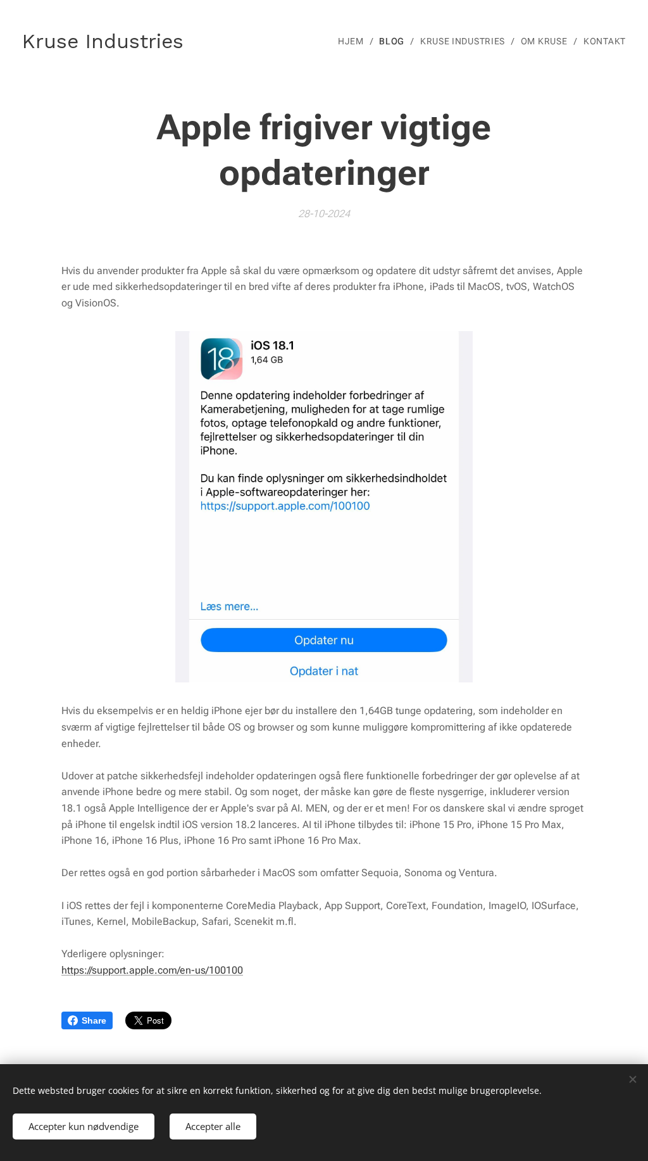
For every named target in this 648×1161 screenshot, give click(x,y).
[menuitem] (354, 41)
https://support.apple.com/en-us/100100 (152, 970)
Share (94, 1020)
